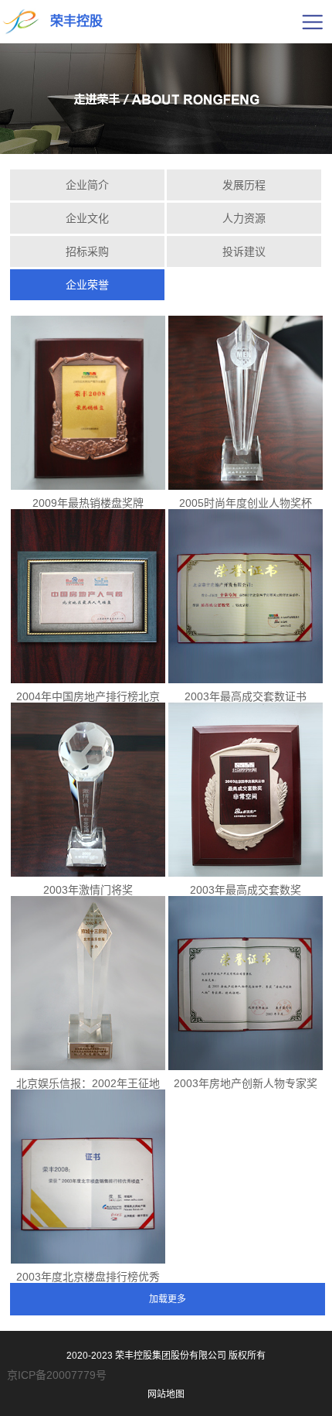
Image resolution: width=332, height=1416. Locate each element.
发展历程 (244, 185)
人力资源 (244, 218)
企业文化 (87, 218)
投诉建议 (244, 251)
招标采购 (87, 251)
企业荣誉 (87, 285)
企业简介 (87, 185)
